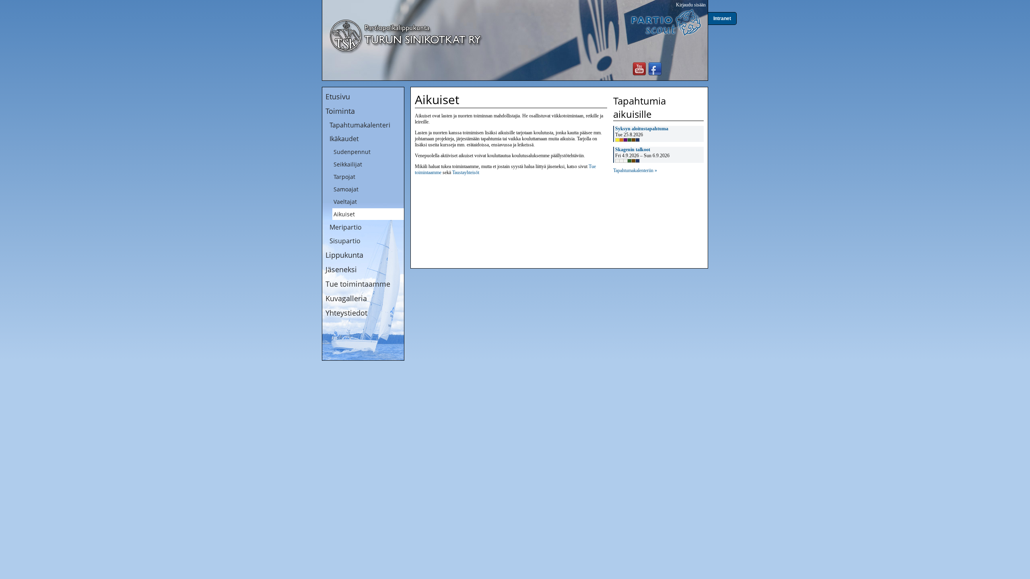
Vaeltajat (345, 201)
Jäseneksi (341, 269)
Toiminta (340, 111)
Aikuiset (344, 214)
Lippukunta (344, 255)
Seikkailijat (348, 164)
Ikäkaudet (344, 138)
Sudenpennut (352, 152)
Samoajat (346, 189)
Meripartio (346, 227)
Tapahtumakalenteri (360, 125)
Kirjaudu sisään (691, 5)
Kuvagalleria (346, 298)
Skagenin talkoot (632, 149)
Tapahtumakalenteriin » (635, 170)
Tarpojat (344, 177)
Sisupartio (345, 240)
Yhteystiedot (346, 313)
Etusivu (337, 96)
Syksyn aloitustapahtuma (641, 128)
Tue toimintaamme (357, 284)
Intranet (722, 18)
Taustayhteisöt (465, 172)
